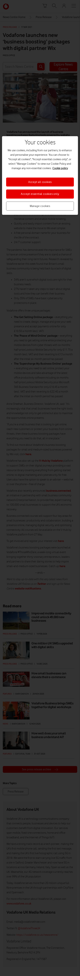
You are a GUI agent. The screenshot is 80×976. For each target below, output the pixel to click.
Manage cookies (40, 206)
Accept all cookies (40, 182)
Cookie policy (60, 168)
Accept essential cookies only (40, 194)
